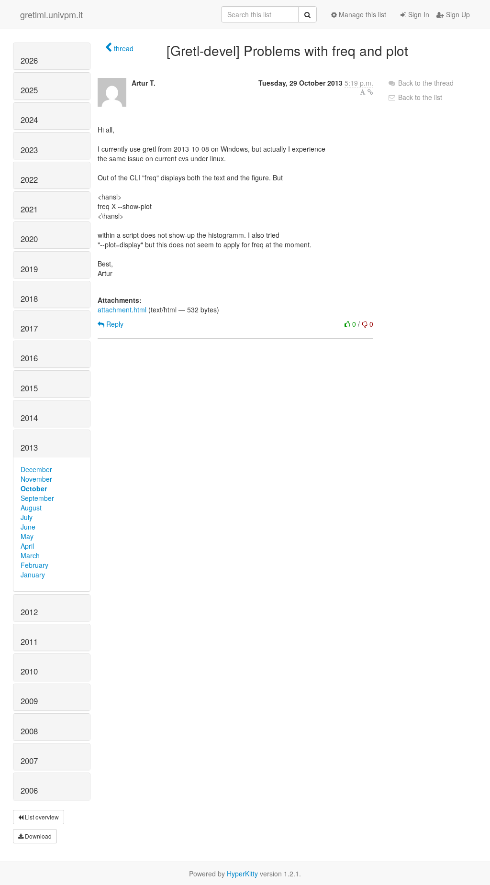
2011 (29, 641)
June (28, 526)
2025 (29, 90)
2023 (29, 149)
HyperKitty (242, 873)
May (27, 536)
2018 (29, 298)
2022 (29, 179)
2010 (29, 671)
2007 (29, 760)
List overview (41, 817)
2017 (29, 328)
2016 (29, 358)
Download (37, 836)
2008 (29, 731)
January (33, 574)
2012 (29, 612)
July (27, 517)
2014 (29, 417)
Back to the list (419, 97)
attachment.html (122, 309)
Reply (113, 324)
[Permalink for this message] (370, 92)
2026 (29, 60)
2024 (29, 119)
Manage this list (361, 14)
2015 (29, 388)
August (31, 507)
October (34, 488)
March (30, 555)
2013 (29, 447)
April (27, 546)
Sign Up (457, 14)
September (37, 498)
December (36, 469)
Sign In (417, 14)
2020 (29, 238)
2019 (29, 269)
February (34, 565)
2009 (29, 701)
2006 (29, 790)
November (36, 479)
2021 (29, 209)
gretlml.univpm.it (51, 14)
